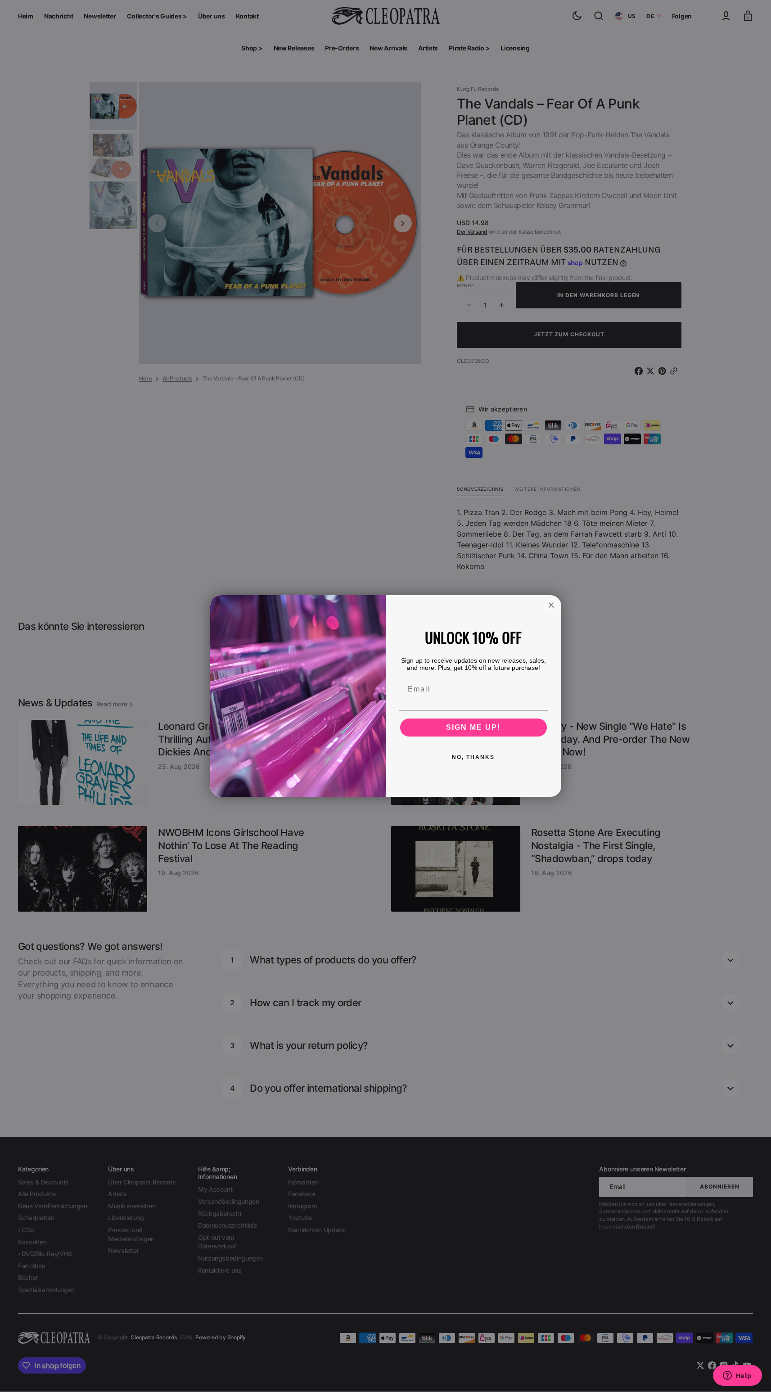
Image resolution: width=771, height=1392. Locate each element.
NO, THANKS (473, 757)
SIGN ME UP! (473, 727)
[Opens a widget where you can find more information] (737, 1376)
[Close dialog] (551, 605)
